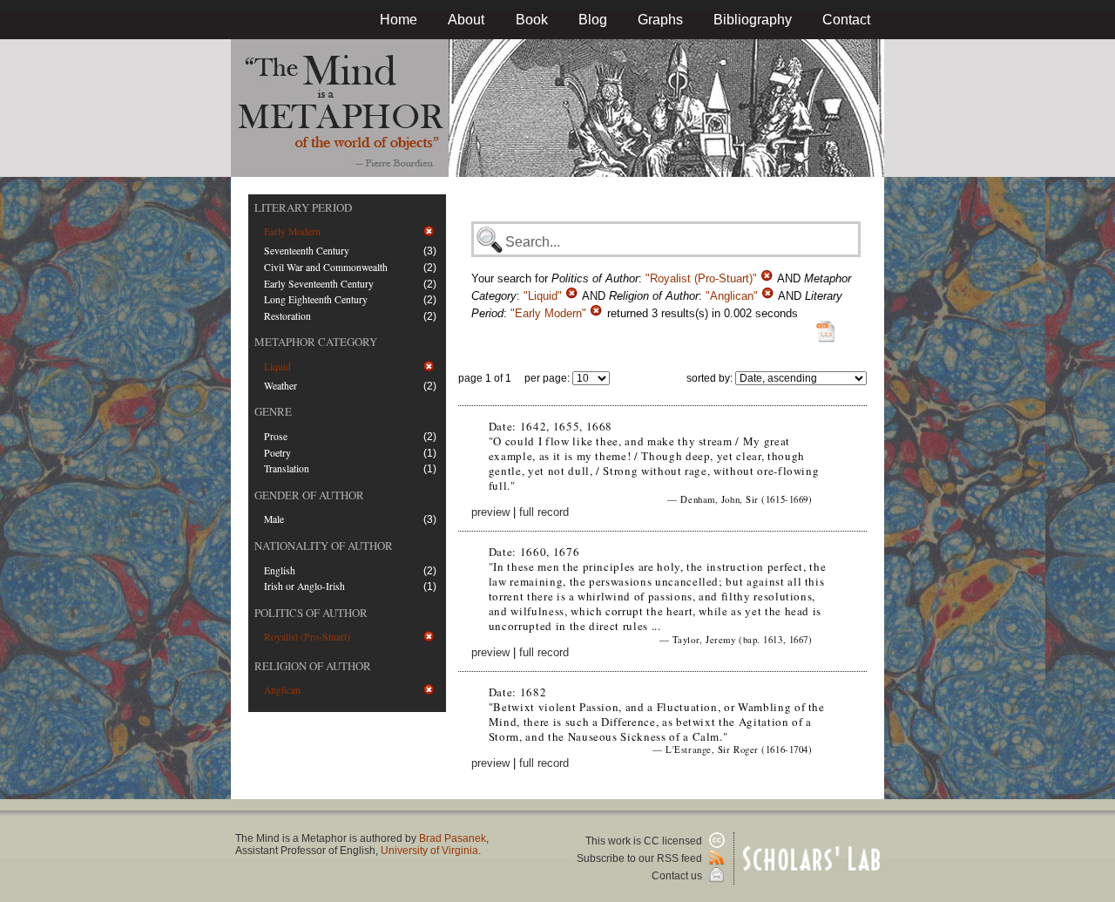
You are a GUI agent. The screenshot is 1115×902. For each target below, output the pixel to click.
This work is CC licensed (645, 841)
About (466, 19)
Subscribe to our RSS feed (641, 858)
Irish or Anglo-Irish (304, 586)
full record (544, 512)
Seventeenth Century (306, 250)
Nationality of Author (323, 545)
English (279, 570)
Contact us (678, 876)
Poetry (277, 452)
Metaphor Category (315, 341)
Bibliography (752, 19)
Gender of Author (309, 495)
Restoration (287, 315)
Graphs (660, 19)
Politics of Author (311, 613)
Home (398, 19)
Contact (846, 19)
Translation (286, 468)
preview (490, 512)
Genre (273, 411)
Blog (592, 19)
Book (532, 19)
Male (274, 519)
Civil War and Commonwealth (326, 267)
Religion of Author (312, 666)
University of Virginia (429, 850)
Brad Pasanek (452, 838)
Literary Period (303, 207)
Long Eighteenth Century (316, 299)
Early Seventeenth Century (319, 283)
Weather (280, 385)
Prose (275, 436)
